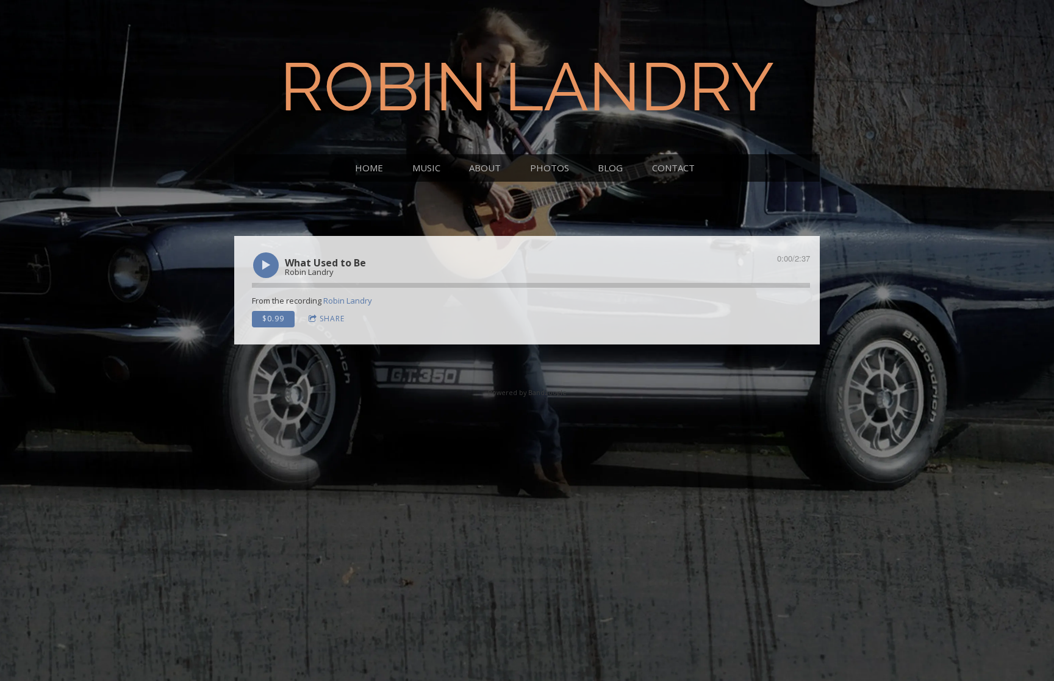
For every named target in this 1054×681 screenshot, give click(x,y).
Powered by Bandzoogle (527, 392)
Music (426, 168)
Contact (673, 168)
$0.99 (273, 318)
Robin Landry (347, 300)
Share (332, 318)
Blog (610, 168)
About (485, 168)
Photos (549, 168)
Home (369, 168)
